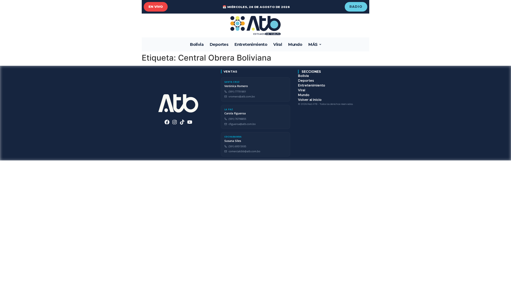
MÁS (312, 44)
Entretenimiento (250, 44)
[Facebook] (166, 122)
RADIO (356, 7)
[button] (314, 44)
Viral (277, 44)
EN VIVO (156, 7)
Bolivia (197, 44)
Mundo (295, 44)
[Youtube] (189, 122)
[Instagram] (174, 122)
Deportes (219, 44)
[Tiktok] (182, 122)
